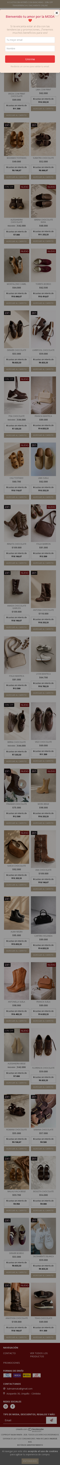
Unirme (30, 59)
